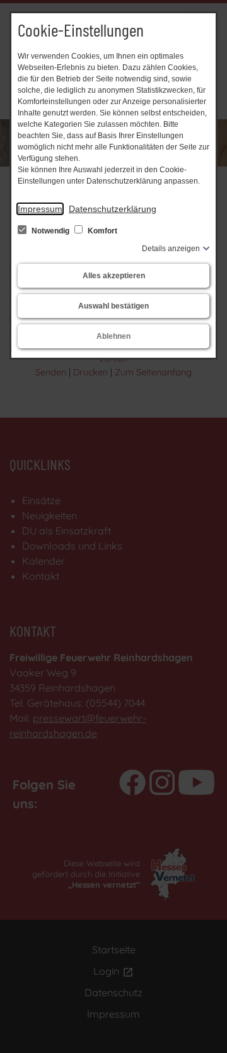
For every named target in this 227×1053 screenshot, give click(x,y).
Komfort (101, 230)
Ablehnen (113, 336)
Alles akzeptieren (114, 275)
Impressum (40, 209)
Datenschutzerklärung (112, 209)
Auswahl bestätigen (113, 306)
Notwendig (50, 230)
